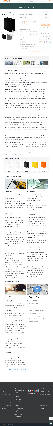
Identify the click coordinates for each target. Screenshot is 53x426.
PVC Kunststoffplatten (45, 394)
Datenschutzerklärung (6, 397)
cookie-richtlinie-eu (6, 399)
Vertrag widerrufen (6, 408)
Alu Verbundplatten (45, 391)
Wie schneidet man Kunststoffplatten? (19, 400)
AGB (3, 391)
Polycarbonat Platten (45, 397)
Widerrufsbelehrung (6, 394)
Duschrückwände (44, 402)
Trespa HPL (43, 399)
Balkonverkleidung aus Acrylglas (19, 404)
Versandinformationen (6, 405)
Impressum (4, 388)
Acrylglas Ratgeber (13, 277)
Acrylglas (43, 388)
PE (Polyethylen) (44, 405)
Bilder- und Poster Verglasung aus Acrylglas (18, 416)
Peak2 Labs (5, 424)
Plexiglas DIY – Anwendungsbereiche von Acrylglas (19, 390)
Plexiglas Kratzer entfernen (18, 395)
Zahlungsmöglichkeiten (7, 402)
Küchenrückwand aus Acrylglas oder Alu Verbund (19, 410)
